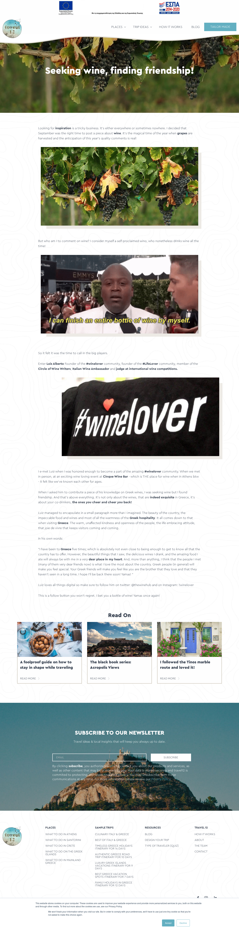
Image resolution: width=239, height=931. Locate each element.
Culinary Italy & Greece (112, 834)
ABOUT (199, 840)
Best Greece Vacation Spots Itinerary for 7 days (114, 875)
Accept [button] (168, 922)
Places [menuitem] (116, 27)
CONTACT (201, 851)
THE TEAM (201, 845)
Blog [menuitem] (195, 27)
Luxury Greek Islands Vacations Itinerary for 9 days (114, 866)
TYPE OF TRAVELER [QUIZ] (161, 845)
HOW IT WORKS (205, 834)
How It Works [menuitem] (170, 27)
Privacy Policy (160, 779)
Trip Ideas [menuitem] (141, 27)
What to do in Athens (61, 834)
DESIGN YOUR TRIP (157, 840)
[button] (119, 186)
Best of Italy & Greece (111, 840)
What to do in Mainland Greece (63, 861)
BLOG (148, 834)
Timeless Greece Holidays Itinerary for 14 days (113, 847)
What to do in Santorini (63, 840)
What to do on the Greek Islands (64, 853)
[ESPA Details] (119, 7)
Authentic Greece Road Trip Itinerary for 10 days (113, 856)
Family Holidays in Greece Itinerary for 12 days (113, 884)
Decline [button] (183, 922)
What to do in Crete (60, 845)
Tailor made (220, 26)
